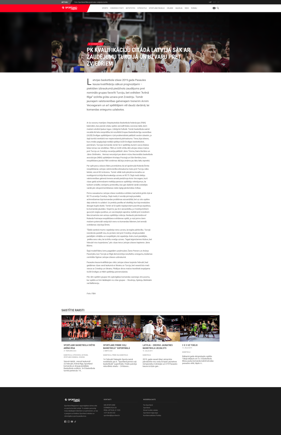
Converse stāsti (117, 8)
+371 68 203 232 (109, 413)
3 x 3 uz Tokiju (190, 345)
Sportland (146, 408)
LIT (218, 2)
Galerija (178, 8)
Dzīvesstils (142, 8)
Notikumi (85, 355)
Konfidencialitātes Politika (152, 415)
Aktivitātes (130, 8)
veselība (82, 357)
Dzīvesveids (77, 355)
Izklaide (170, 8)
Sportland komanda (71, 357)
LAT (210, 2)
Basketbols (109, 44)
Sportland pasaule (157, 8)
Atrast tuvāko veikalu (150, 410)
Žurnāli (194, 8)
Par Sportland (148, 405)
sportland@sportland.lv (112, 415)
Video (187, 8)
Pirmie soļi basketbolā (120, 355)
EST (214, 2)
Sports (105, 8)
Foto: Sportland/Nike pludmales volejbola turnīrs (91, 2)
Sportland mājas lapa (150, 413)
